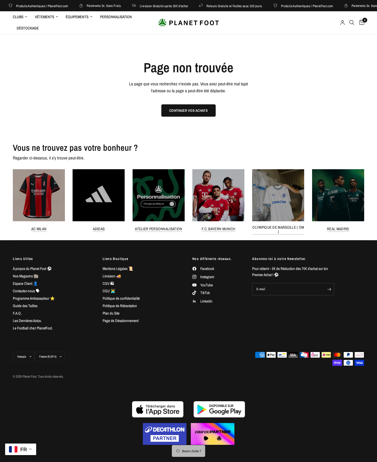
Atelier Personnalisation (158, 229)
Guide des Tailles (25, 305)
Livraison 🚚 (112, 276)
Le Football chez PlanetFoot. (33, 328)
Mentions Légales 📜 (118, 268)
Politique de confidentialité (121, 298)
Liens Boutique (115, 258)
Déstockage (28, 28)
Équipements (77, 16)
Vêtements (44, 16)
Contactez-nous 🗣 (26, 291)
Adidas (99, 229)
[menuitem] (22, 17)
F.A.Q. (17, 313)
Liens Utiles (23, 258)
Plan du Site (111, 313)
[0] (360, 22)
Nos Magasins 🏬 (25, 276)
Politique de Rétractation (120, 305)
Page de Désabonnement (120, 320)
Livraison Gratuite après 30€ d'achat (159, 6)
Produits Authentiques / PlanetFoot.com (38, 6)
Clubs (18, 16)
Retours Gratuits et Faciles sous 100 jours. (230, 6)
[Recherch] (352, 22)
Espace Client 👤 (25, 283)
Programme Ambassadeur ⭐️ (34, 298)
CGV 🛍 (108, 283)
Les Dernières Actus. (27, 320)
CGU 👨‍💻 (109, 291)
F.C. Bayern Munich (218, 229)
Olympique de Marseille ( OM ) (278, 229)
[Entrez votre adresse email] (329, 289)
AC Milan (38, 229)
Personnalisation (116, 16)
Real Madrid (338, 229)
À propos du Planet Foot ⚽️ (32, 268)
